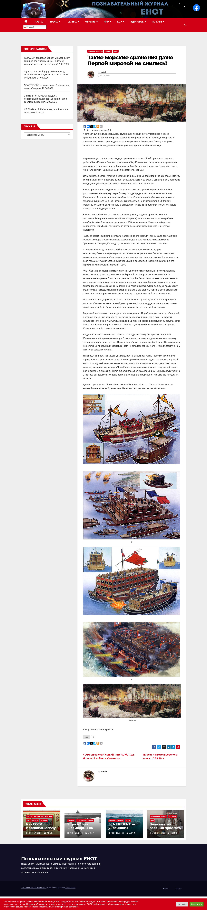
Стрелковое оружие (85, 820)
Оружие (90, 22)
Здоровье (137, 22)
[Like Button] (86, 737)
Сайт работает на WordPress (33, 888)
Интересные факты (35, 816)
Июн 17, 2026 (35, 833)
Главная (39, 22)
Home (165, 889)
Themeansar (70, 888)
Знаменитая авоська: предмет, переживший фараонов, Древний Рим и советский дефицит (45, 99)
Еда (120, 22)
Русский (30, 27)
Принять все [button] (196, 904)
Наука (54, 22)
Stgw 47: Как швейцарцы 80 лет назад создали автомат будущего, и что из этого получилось (46, 74)
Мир (106, 22)
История (48, 816)
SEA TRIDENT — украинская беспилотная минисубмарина (122, 829)
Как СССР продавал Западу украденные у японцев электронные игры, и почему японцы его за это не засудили (47, 61)
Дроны (112, 820)
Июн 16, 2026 (117, 833)
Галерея (157, 22)
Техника (71, 22)
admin (104, 72)
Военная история (95, 51)
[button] (185, 25)
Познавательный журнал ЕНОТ (59, 859)
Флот (115, 51)
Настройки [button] (182, 904)
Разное (35, 820)
